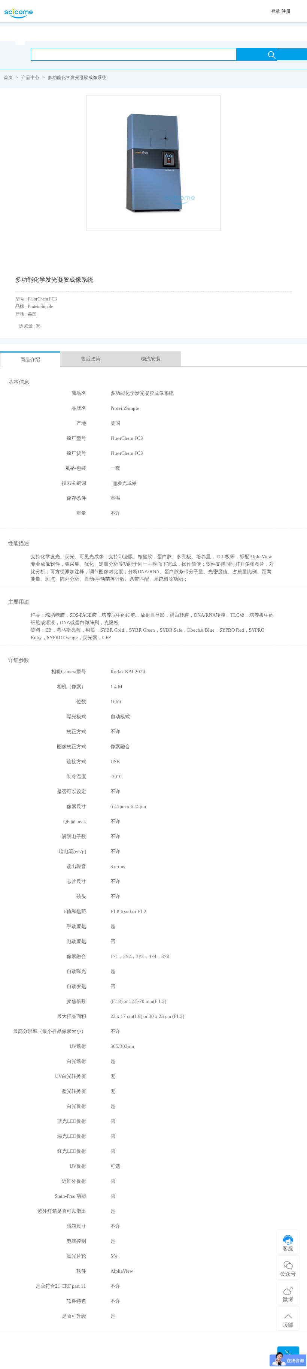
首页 (8, 77)
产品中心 (30, 77)
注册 (286, 11)
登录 (275, 11)
